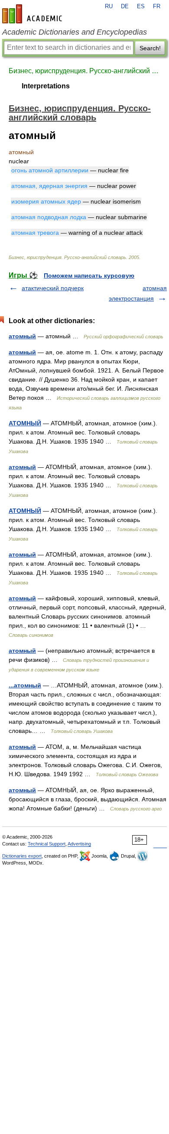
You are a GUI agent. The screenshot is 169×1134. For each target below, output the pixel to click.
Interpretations (46, 86)
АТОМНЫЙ (25, 423)
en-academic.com (33, 13)
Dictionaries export (22, 856)
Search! (150, 48)
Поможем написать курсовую (89, 275)
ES (141, 6)
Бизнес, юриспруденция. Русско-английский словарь (84, 71)
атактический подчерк (53, 288)
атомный (22, 336)
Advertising (79, 843)
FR (156, 6)
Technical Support (46, 843)
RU (109, 6)
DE (125, 6)
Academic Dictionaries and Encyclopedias (74, 32)
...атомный (25, 685)
